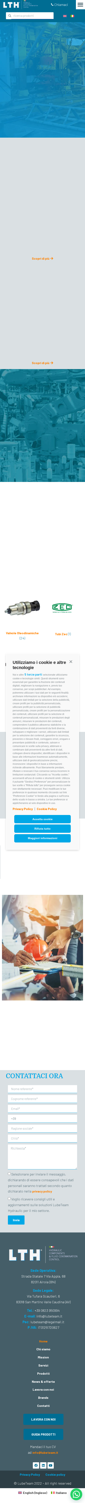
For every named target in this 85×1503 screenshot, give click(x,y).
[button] (70, 661)
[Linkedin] (43, 1465)
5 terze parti (33, 674)
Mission (43, 1357)
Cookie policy (55, 1474)
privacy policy (42, 1191)
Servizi (43, 1365)
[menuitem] (65, 15)
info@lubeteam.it (45, 1452)
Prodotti (43, 1373)
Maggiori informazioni (42, 838)
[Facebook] (36, 1465)
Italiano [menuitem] (61, 1492)
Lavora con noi (43, 1389)
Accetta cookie (42, 819)
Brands (43, 1397)
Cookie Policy (47, 809)
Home (43, 1341)
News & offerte (43, 1381)
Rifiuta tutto (42, 828)
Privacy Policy (23, 809)
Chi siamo (43, 1349)
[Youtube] (50, 1465)
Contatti (43, 1405)
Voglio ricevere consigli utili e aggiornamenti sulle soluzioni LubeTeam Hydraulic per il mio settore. (38, 1205)
